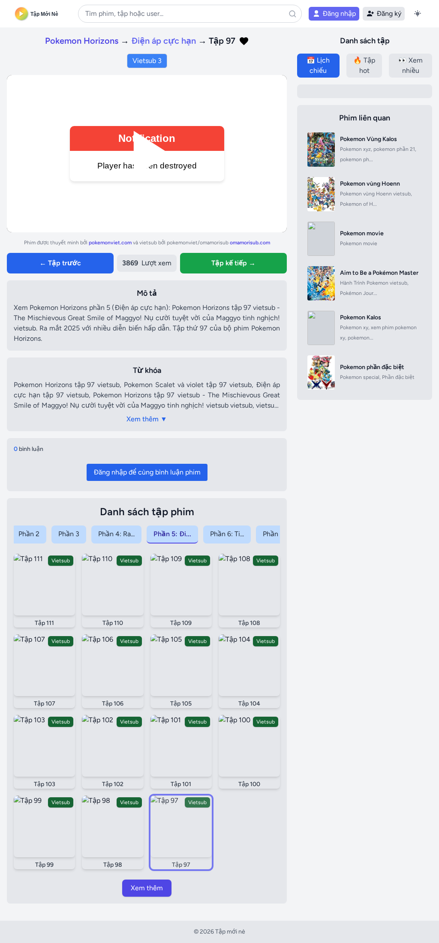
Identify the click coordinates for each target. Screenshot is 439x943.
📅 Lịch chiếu (318, 65)
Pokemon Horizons (81, 41)
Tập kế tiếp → (233, 263)
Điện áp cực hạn (164, 41)
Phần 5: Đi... (172, 534)
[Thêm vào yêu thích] (244, 41)
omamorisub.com (250, 243)
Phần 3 (68, 534)
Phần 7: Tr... (280, 534)
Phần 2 (28, 534)
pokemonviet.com (111, 243)
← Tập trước (60, 263)
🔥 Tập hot (364, 65)
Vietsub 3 (147, 61)
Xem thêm (147, 888)
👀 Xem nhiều (410, 65)
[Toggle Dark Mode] (417, 13)
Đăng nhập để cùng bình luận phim (147, 472)
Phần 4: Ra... (116, 534)
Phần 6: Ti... (227, 534)
